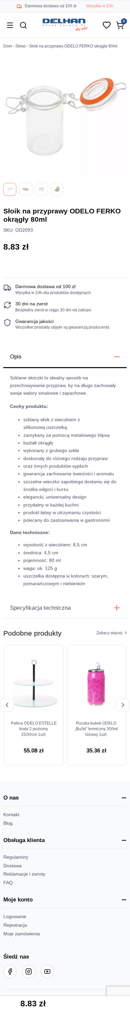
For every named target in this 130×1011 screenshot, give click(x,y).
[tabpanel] (65, 483)
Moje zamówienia (21, 933)
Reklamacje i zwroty (24, 874)
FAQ (8, 882)
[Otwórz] (10, 25)
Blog (8, 823)
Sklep (20, 46)
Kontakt (11, 814)
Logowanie (14, 916)
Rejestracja (15, 925)
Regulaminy (15, 857)
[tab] (65, 357)
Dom (7, 46)
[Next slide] (122, 705)
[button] (65, 798)
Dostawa (12, 865)
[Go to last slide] (7, 705)
